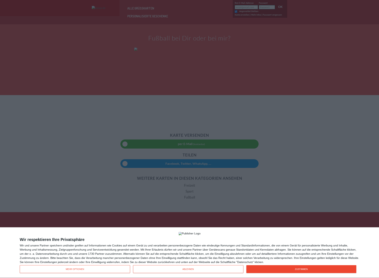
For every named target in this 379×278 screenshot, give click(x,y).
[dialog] (189, 252)
